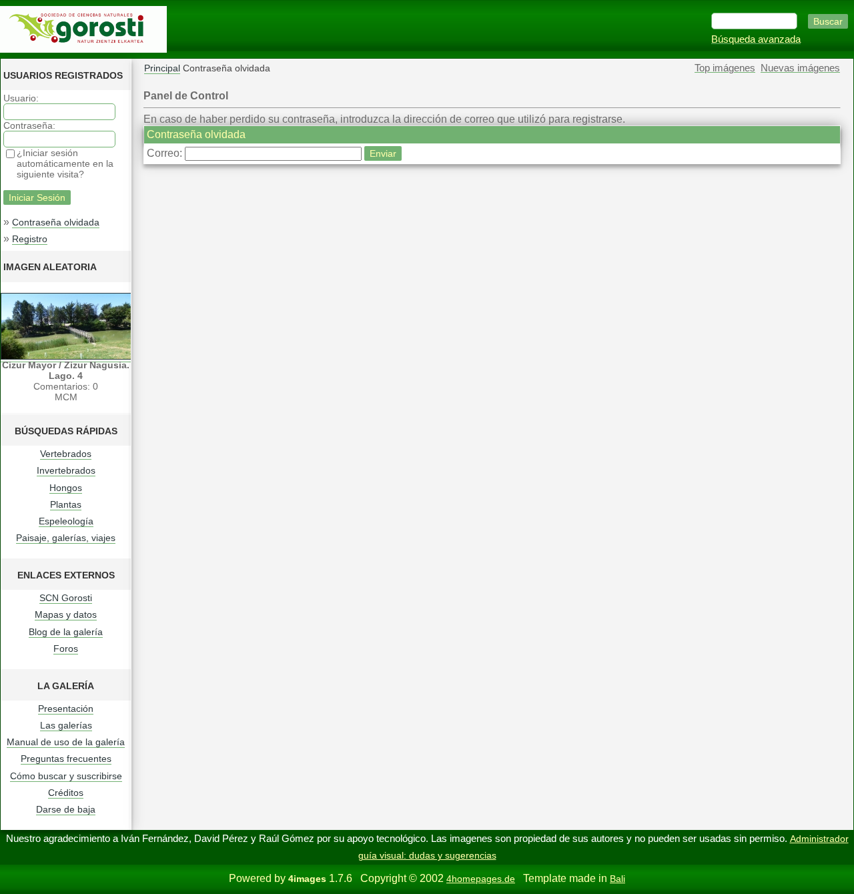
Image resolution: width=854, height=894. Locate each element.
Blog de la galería (66, 631)
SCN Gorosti (65, 597)
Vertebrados (65, 453)
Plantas (65, 504)
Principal (162, 68)
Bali (617, 878)
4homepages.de (480, 878)
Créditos (65, 792)
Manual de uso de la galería (66, 742)
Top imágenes (725, 68)
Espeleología (66, 521)
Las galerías (66, 725)
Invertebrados (66, 470)
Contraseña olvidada (55, 222)
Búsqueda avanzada (756, 39)
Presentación (65, 708)
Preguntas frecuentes (66, 758)
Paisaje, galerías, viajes (65, 537)
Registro (29, 239)
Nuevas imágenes (800, 68)
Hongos (65, 487)
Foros (65, 648)
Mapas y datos (66, 614)
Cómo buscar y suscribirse (66, 776)
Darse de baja (65, 809)
